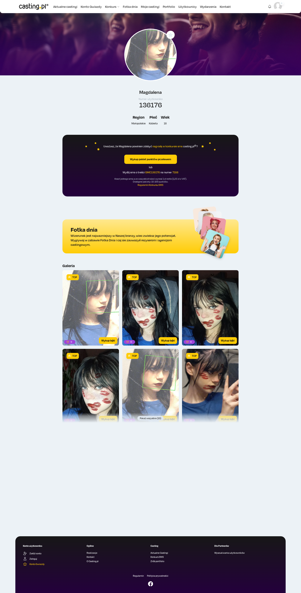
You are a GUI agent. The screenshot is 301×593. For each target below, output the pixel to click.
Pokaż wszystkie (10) (150, 418)
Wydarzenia (208, 6)
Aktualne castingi (65, 6)
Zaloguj (33, 558)
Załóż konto (35, 553)
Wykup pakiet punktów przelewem (150, 159)
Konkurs (110, 6)
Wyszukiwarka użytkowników (229, 552)
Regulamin (138, 575)
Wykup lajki (108, 340)
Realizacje (92, 552)
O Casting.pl (92, 561)
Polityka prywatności (157, 575)
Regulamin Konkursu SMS (150, 185)
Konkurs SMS (157, 557)
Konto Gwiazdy (91, 6)
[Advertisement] (150, 492)
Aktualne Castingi (159, 552)
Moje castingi (150, 6)
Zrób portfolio (157, 561)
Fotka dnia (130, 6)
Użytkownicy (187, 6)
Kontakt (225, 6)
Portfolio (169, 6)
